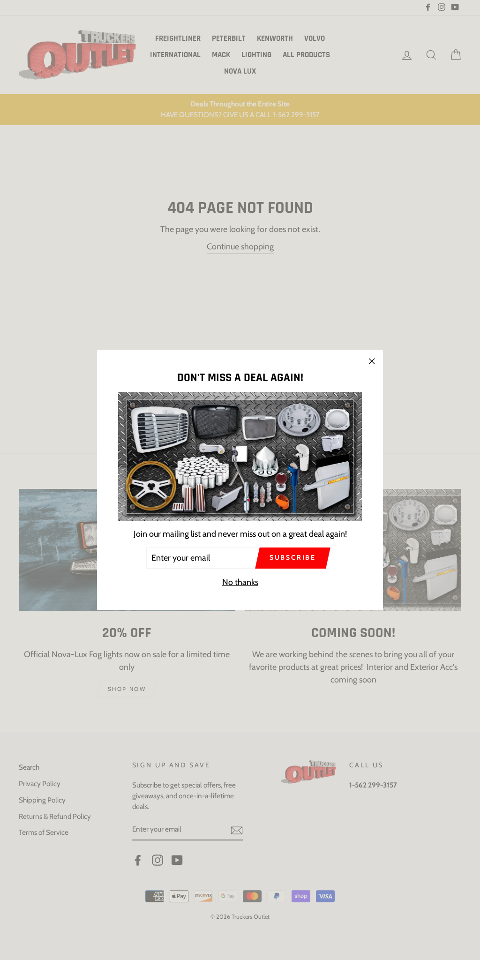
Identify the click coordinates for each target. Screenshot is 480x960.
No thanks (240, 582)
